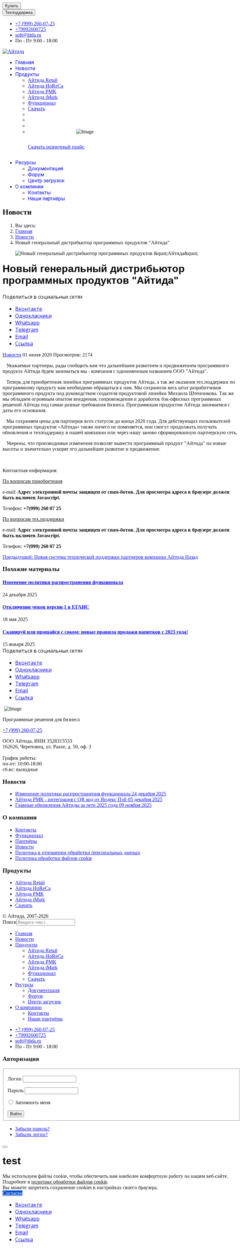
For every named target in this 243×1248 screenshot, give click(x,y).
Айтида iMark (43, 97)
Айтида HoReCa (45, 85)
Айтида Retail (42, 80)
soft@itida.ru (28, 35)
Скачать (36, 108)
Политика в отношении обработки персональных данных (77, 852)
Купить (11, 5)
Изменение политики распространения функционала (63, 582)
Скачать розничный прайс (56, 146)
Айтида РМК (42, 91)
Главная (24, 62)
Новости (25, 68)
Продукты (27, 74)
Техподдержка (19, 12)
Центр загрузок (46, 181)
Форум (36, 175)
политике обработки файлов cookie (69, 1181)
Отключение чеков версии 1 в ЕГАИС (46, 607)
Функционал (42, 103)
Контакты (39, 193)
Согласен (12, 1193)
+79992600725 (30, 29)
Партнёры (26, 841)
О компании (29, 187)
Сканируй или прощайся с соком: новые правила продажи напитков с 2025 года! (95, 632)
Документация (45, 169)
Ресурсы (25, 163)
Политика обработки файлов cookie (53, 858)
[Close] (5, 1147)
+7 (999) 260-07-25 (35, 23)
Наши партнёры (46, 199)
